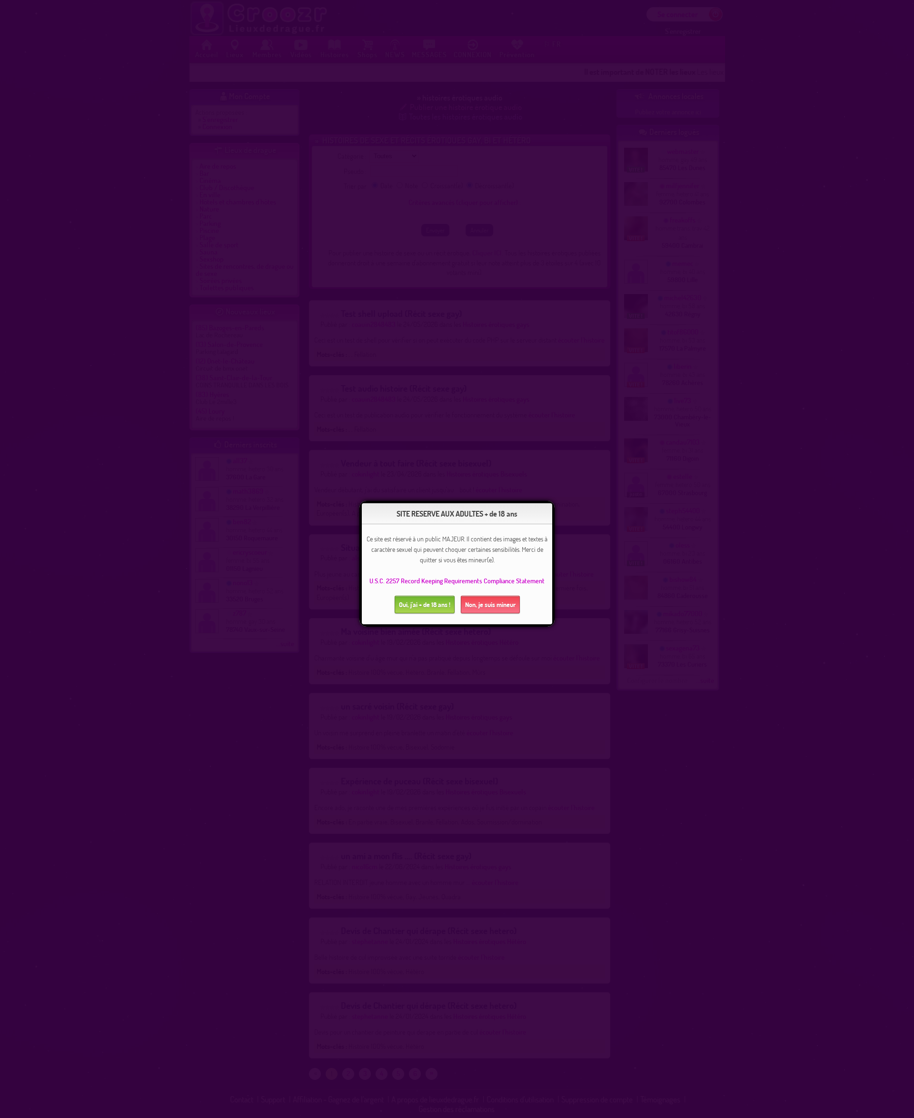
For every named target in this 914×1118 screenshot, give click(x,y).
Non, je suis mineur (490, 604)
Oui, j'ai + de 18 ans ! (424, 604)
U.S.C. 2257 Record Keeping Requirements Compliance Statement (457, 580)
